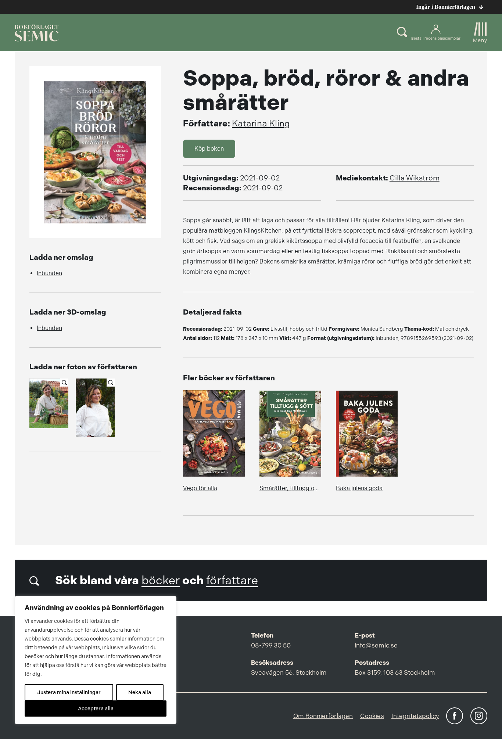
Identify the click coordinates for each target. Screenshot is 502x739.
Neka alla (139, 692)
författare (232, 580)
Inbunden (49, 273)
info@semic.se (376, 645)
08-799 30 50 (271, 645)
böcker (160, 580)
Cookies (372, 716)
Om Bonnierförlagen (323, 716)
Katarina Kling (261, 123)
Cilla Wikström (415, 178)
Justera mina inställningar (69, 692)
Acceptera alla (96, 708)
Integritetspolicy (415, 716)
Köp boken (209, 148)
